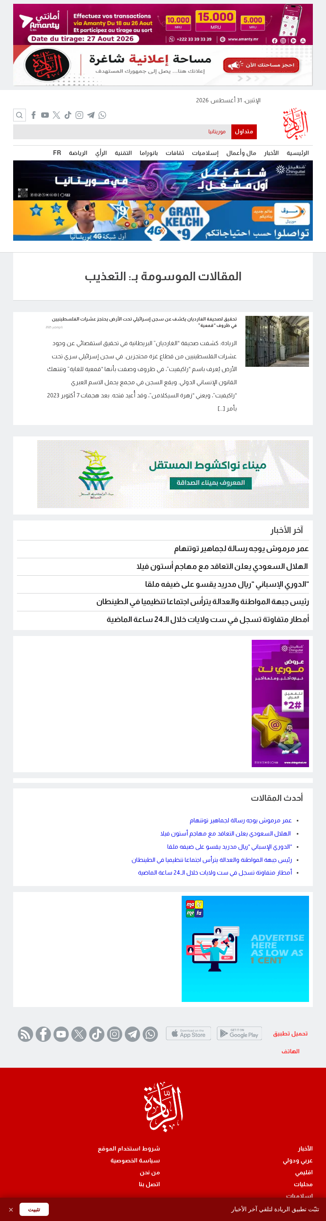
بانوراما (149, 152)
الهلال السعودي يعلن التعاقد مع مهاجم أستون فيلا (222, 566)
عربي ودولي (298, 1160)
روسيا (219, 132)
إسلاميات (205, 152)
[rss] (25, 1034)
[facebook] (33, 116)
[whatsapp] (102, 116)
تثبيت (34, 1209)
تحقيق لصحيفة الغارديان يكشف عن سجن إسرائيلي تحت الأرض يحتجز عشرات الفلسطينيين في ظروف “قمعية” (144, 322)
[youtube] (44, 116)
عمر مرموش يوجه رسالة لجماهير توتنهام (241, 548)
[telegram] (90, 116)
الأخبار (271, 152)
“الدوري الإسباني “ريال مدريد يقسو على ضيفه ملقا (227, 584)
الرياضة (78, 152)
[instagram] (79, 116)
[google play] (239, 1040)
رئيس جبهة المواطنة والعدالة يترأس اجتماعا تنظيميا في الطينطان (202, 601)
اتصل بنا (149, 1184)
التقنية (123, 152)
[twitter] (56, 116)
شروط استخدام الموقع (129, 1148)
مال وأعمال (241, 152)
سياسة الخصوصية (135, 1160)
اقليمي (304, 1172)
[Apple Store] (188, 1040)
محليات (303, 1184)
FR (57, 152)
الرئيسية (298, 152)
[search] (19, 115)
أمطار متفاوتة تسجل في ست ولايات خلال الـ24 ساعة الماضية (208, 619)
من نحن (150, 1172)
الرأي (101, 152)
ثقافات (175, 152)
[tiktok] (67, 116)
